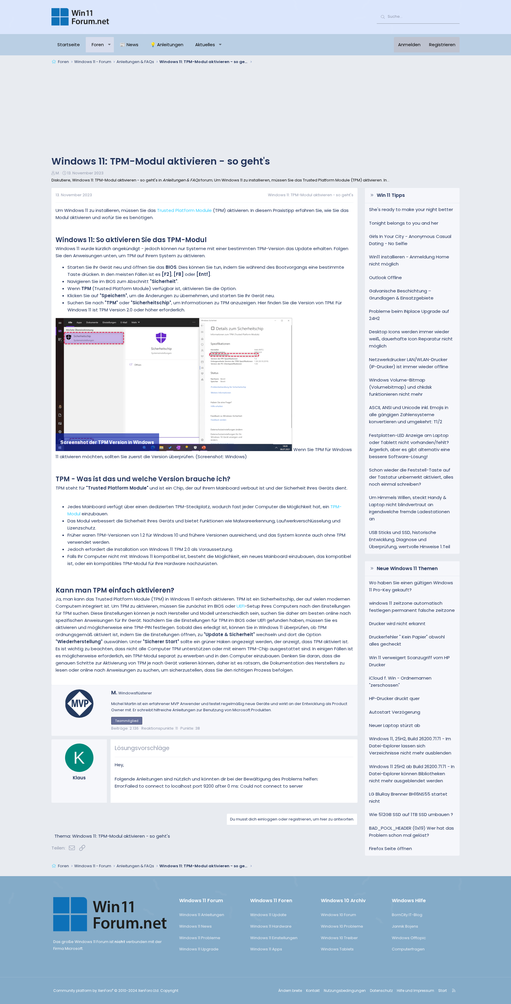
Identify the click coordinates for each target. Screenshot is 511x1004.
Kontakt (313, 990)
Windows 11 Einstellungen (273, 938)
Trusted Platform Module (184, 210)
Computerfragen (408, 949)
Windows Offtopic (409, 938)
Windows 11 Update (268, 915)
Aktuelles (205, 44)
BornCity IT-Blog (407, 915)
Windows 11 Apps (266, 949)
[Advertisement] (255, 110)
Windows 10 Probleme (342, 926)
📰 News (129, 44)
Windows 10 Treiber (339, 938)
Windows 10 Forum (338, 915)
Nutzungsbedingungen (345, 990)
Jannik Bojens (405, 926)
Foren (98, 44)
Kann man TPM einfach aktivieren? (115, 590)
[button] (109, 44)
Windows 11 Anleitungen (201, 915)
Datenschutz (381, 990)
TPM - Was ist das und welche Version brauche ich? (143, 479)
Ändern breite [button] (290, 990)
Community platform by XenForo (106, 990)
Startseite (68, 44)
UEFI (241, 606)
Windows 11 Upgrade (199, 949)
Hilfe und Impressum (415, 990)
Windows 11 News (195, 926)
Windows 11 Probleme (199, 938)
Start (442, 990)
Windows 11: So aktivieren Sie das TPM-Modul (131, 239)
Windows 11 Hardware (271, 926)
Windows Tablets (337, 949)
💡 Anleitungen (166, 44)
